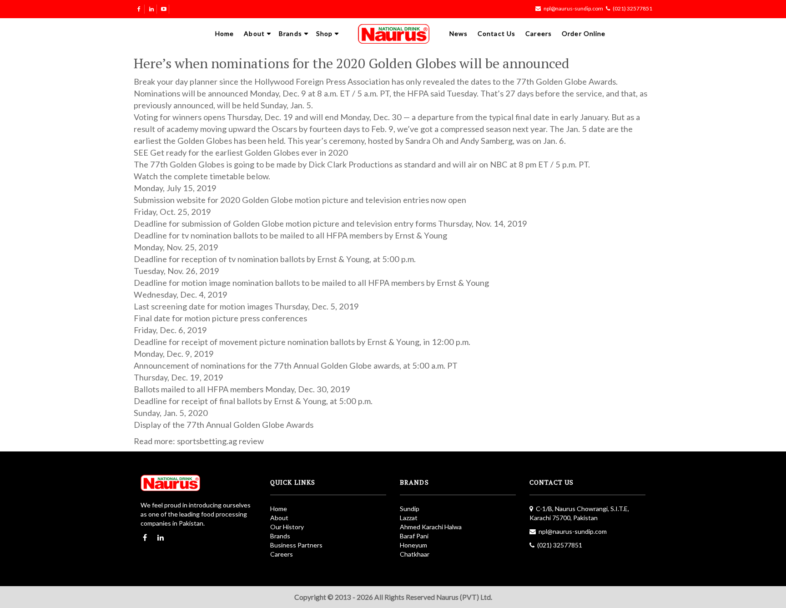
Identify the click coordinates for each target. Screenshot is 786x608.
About (254, 33)
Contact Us (496, 33)
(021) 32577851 (632, 8)
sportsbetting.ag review (220, 441)
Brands (290, 33)
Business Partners (296, 545)
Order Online (583, 33)
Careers (538, 33)
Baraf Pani (414, 536)
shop (324, 33)
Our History (287, 527)
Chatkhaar (414, 554)
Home (224, 33)
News (458, 33)
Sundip (409, 508)
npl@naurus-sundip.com (573, 8)
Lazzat (409, 518)
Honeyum (413, 545)
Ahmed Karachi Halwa (431, 527)
